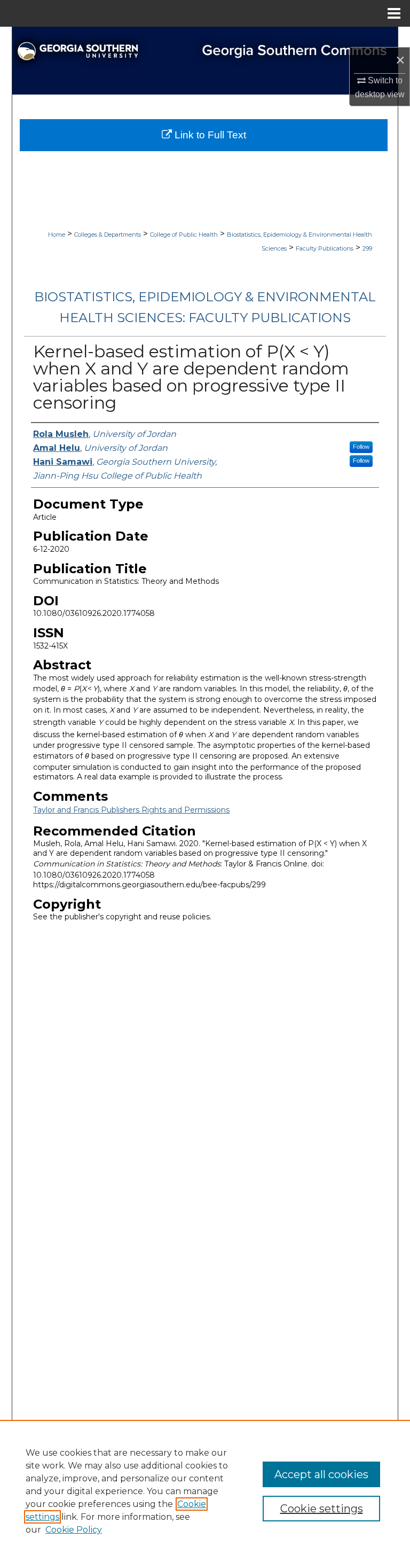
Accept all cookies (321, 1474)
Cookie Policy (73, 1530)
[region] (205, 1491)
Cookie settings (321, 1508)
